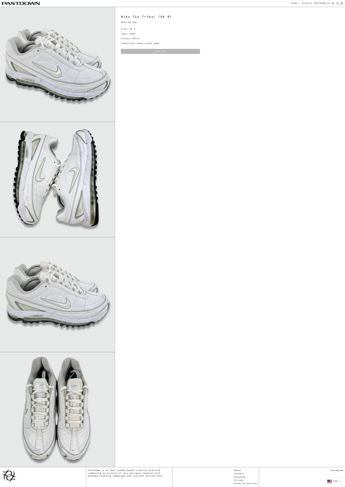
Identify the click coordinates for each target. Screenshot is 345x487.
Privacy (239, 480)
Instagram (336, 471)
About (237, 471)
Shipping (239, 477)
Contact (239, 474)
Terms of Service (245, 484)
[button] (342, 3)
